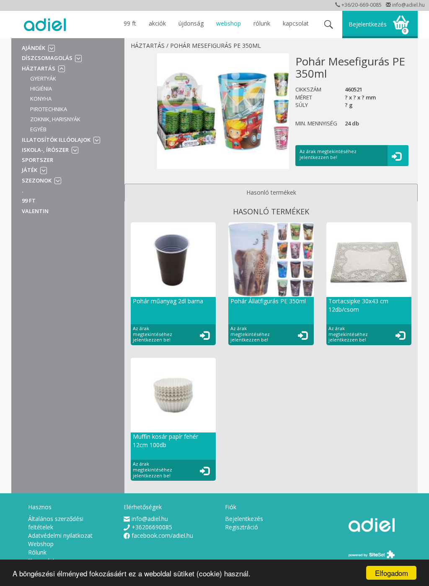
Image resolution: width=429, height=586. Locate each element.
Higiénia (41, 88)
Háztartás (38, 68)
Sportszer (37, 160)
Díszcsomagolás (48, 58)
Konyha (41, 98)
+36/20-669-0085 (361, 4)
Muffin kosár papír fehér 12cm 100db (165, 440)
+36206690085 (152, 527)
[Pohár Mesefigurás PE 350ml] (223, 111)
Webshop (228, 23)
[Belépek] (398, 156)
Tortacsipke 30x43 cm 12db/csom (358, 305)
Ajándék (33, 48)
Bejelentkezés (368, 24)
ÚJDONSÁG (191, 23)
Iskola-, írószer (45, 150)
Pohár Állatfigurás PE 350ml (268, 301)
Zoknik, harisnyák (55, 119)
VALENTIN (35, 211)
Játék (29, 170)
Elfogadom (391, 573)
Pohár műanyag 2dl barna (168, 301)
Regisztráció (241, 527)
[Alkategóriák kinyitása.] (51, 48)
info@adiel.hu (408, 4)
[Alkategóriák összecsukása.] (61, 69)
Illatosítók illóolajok (56, 139)
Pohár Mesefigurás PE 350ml (215, 45)
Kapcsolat (296, 23)
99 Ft (130, 23)
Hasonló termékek (271, 192)
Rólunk (261, 23)
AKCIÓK (157, 23)
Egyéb (38, 129)
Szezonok (37, 180)
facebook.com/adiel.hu (162, 535)
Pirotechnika (48, 109)
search (328, 24)
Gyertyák (43, 78)
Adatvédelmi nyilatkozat (60, 535)
